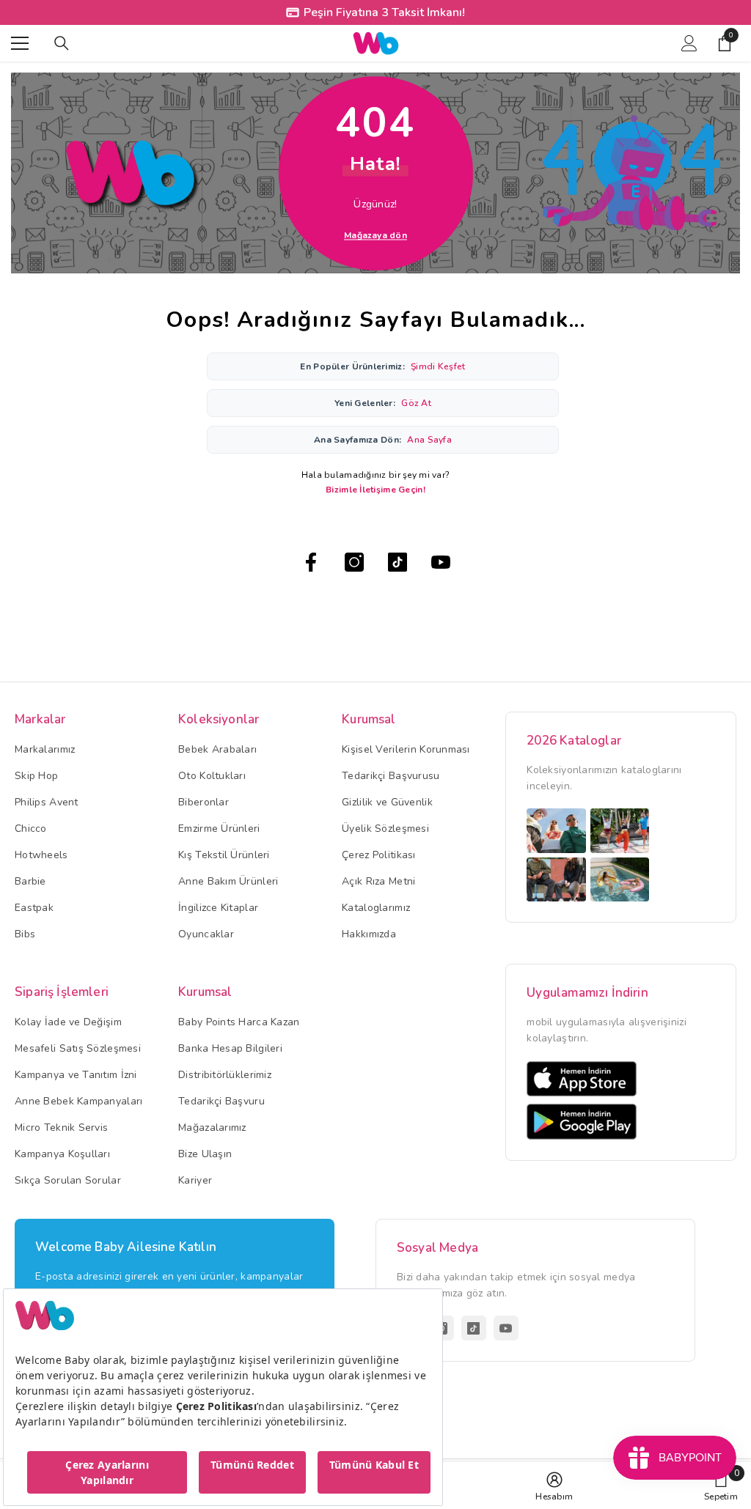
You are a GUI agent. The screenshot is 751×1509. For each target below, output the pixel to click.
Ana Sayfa (429, 440)
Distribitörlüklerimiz (224, 1075)
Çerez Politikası (378, 855)
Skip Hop (36, 776)
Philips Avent (46, 802)
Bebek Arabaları (217, 749)
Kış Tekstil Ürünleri (224, 855)
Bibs (25, 934)
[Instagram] (354, 562)
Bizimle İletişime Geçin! (375, 489)
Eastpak (34, 908)
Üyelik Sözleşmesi (385, 828)
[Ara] (61, 43)
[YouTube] (441, 562)
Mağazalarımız (212, 1127)
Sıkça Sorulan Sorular (68, 1180)
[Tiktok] (397, 562)
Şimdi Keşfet (438, 366)
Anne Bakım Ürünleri (228, 881)
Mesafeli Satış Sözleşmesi (78, 1048)
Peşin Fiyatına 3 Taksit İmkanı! (384, 12)
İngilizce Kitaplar (218, 908)
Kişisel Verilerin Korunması (406, 749)
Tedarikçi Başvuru (221, 1101)
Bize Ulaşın (205, 1154)
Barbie (30, 881)
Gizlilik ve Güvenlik (387, 802)
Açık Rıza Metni (378, 881)
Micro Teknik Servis (61, 1127)
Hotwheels (41, 855)
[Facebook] (311, 562)
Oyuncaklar (206, 934)
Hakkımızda (369, 934)
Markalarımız (45, 749)
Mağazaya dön (375, 235)
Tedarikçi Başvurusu (390, 776)
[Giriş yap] (689, 43)
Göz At (416, 403)
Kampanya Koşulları (62, 1154)
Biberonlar (203, 802)
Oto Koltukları (212, 776)
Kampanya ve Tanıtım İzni (76, 1075)
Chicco (31, 828)
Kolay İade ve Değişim (68, 1022)
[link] (721, 1485)
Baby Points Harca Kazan (238, 1022)
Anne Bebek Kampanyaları (78, 1101)
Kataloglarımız (376, 908)
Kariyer (195, 1180)
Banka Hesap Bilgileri (230, 1048)
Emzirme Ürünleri (219, 828)
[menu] (20, 43)
